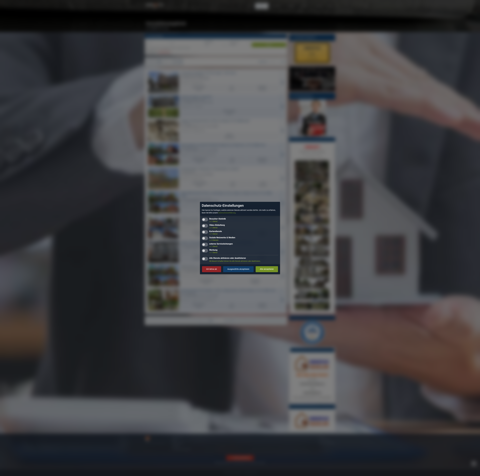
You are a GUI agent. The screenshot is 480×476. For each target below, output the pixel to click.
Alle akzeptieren (267, 269)
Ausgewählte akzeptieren (238, 269)
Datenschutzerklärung (227, 213)
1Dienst (213, 221)
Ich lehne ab (211, 269)
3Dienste (213, 240)
